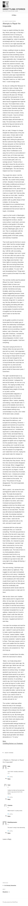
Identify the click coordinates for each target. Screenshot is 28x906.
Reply (9, 779)
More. (4, 741)
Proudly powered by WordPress (10, 902)
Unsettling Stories (14, 9)
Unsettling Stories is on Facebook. (13, 743)
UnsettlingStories (10, 21)
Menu (14, 15)
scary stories (9, 752)
